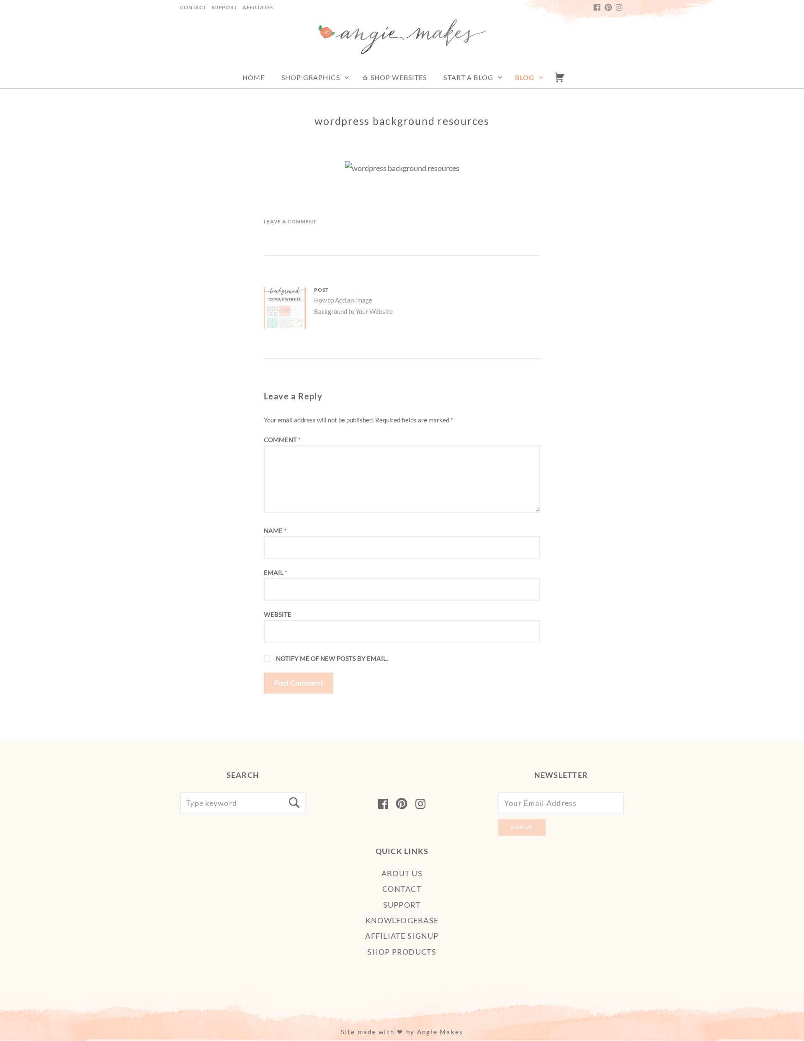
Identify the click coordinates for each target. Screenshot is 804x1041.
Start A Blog (468, 77)
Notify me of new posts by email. (332, 658)
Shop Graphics (310, 77)
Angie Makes (440, 1032)
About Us (402, 873)
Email (275, 572)
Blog (524, 77)
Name (275, 530)
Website (277, 614)
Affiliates (257, 7)
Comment (282, 439)
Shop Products (401, 951)
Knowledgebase (402, 920)
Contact (193, 7)
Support (224, 7)
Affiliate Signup (401, 935)
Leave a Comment (290, 221)
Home (253, 77)
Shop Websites (398, 77)
